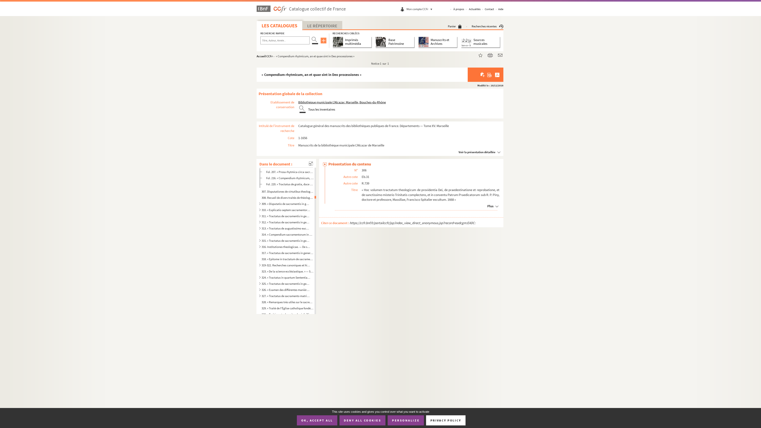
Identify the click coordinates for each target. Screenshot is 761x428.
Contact (489, 9)
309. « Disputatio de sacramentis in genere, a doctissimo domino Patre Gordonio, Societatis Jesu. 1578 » (286, 204)
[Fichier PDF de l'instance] (497, 74)
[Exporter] (489, 74)
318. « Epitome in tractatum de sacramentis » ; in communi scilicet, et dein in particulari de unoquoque (288, 259)
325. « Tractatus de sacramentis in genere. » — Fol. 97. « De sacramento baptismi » (286, 284)
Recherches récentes (484, 26)
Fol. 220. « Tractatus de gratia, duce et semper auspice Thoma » (290, 184)
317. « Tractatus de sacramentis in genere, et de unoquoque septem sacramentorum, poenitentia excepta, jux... (288, 253)
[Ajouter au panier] (482, 74)
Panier (452, 26)
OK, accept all (317, 420)
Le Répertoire (322, 26)
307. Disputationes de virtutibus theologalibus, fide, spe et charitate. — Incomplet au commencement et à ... (288, 191)
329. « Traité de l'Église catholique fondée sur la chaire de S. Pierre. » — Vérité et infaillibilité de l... (288, 308)
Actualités (475, 9)
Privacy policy (445, 420)
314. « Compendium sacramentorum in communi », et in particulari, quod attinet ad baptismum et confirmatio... (288, 234)
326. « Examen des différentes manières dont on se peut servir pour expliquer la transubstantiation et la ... (286, 290)
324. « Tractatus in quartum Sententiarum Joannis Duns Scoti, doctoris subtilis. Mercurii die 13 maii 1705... (286, 277)
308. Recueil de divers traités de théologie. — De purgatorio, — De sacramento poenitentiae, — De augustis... (288, 198)
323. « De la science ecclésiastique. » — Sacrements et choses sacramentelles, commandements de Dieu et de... (288, 271)
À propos (458, 9)
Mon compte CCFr (417, 9)
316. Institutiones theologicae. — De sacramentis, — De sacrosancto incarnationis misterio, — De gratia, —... (286, 247)
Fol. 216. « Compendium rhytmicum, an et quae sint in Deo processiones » (290, 178)
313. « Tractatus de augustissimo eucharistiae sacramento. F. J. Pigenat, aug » (286, 228)
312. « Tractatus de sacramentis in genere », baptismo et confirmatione (286, 222)
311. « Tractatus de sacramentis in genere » (286, 216)
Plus (490, 206)
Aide (500, 9)
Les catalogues (279, 26)
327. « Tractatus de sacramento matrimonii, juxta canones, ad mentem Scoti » (286, 296)
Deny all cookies (362, 420)
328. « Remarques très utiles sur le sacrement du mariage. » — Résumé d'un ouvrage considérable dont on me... (288, 302)
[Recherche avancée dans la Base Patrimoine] (381, 41)
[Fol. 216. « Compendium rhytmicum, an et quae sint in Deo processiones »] (478, 55)
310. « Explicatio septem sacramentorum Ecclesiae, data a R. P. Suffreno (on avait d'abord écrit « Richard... (286, 210)
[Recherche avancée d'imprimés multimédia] (339, 41)
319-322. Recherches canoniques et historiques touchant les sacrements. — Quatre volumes (286, 265)
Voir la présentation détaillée (477, 152)
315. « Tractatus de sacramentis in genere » (286, 241)
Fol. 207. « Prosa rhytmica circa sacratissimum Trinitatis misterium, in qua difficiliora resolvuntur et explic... (290, 172)
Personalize (406, 420)
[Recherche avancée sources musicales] (467, 41)
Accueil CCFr (265, 56)
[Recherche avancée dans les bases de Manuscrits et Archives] (424, 41)
